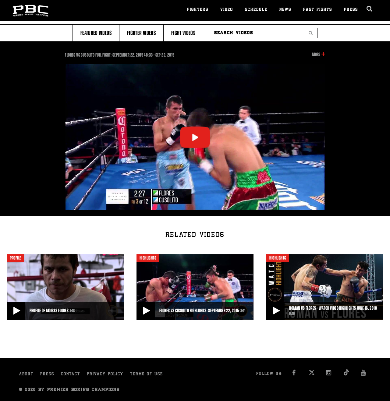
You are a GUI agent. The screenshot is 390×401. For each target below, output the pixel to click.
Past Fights (317, 10)
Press (351, 10)
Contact (70, 374)
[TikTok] (346, 374)
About (26, 374)
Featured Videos (96, 33)
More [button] (316, 54)
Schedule (256, 10)
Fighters (197, 10)
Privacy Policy (105, 374)
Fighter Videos (141, 33)
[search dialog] (370, 8)
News (285, 10)
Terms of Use (146, 374)
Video (226, 10)
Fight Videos (183, 33)
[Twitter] (312, 374)
